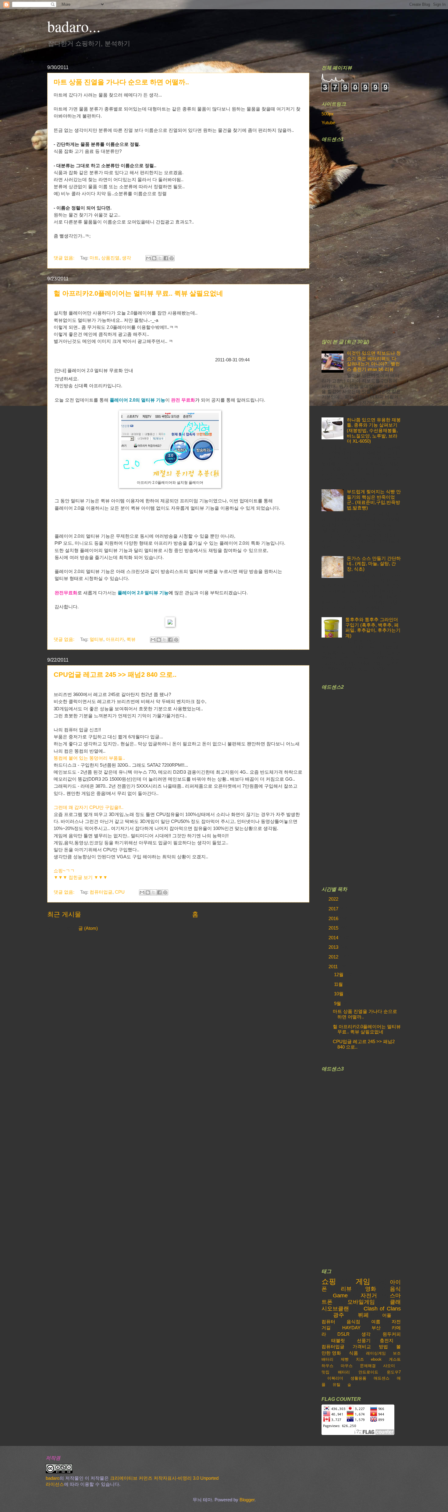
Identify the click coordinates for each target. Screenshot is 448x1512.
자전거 (369, 1295)
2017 (334, 908)
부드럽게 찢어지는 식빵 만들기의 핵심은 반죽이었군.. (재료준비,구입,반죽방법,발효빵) (374, 499)
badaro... (74, 26)
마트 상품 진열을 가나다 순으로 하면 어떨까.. (121, 82)
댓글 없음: (65, 257)
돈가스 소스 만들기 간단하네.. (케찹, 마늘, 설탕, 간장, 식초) (374, 563)
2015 (334, 928)
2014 (334, 937)
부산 (376, 1327)
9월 (338, 1003)
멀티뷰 (96, 639)
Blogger (247, 1499)
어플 (386, 1315)
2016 (334, 918)
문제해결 (368, 1365)
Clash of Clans (382, 1309)
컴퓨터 (328, 1321)
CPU (120, 892)
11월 (339, 984)
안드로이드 (368, 1372)
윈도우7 (394, 1372)
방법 (383, 1346)
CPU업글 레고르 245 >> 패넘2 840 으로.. (115, 674)
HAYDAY (351, 1327)
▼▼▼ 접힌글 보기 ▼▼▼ (81, 877)
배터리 (344, 1372)
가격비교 (362, 1346)
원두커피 (391, 1334)
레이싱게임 (376, 1353)
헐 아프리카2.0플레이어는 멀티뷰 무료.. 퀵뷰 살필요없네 (138, 293)
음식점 (353, 1321)
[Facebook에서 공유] (166, 258)
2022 (334, 899)
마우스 (347, 1365)
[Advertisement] (367, 236)
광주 (338, 1315)
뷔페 (363, 1315)
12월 (339, 974)
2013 (334, 947)
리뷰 (346, 1289)
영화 (370, 1289)
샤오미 (389, 1365)
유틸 (336, 1384)
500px (328, 113)
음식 (395, 1289)
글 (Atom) (88, 928)
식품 (353, 1353)
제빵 (345, 1359)
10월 (339, 993)
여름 (375, 1321)
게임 (363, 1281)
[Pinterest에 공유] (172, 258)
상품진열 (110, 257)
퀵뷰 (131, 639)
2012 (334, 957)
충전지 (386, 1340)
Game (340, 1295)
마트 (94, 257)
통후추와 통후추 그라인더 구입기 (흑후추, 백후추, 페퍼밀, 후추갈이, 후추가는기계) (372, 627)
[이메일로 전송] (148, 258)
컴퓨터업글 (101, 892)
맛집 (325, 1372)
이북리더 (335, 1378)
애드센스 (381, 1378)
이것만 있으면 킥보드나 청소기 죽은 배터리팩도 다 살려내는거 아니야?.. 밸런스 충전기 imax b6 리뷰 (374, 361)
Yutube (328, 122)
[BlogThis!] (154, 258)
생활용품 (358, 1378)
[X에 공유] (160, 258)
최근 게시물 (64, 914)
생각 (126, 257)
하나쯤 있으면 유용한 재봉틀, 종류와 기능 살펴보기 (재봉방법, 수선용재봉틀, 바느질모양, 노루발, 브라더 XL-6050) (374, 430)
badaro (52, 1478)
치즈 (360, 1359)
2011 (334, 966)
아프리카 (115, 639)
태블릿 (338, 1340)
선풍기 (364, 1340)
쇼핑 (329, 1281)
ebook (376, 1359)
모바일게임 (361, 1302)
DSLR (343, 1334)
